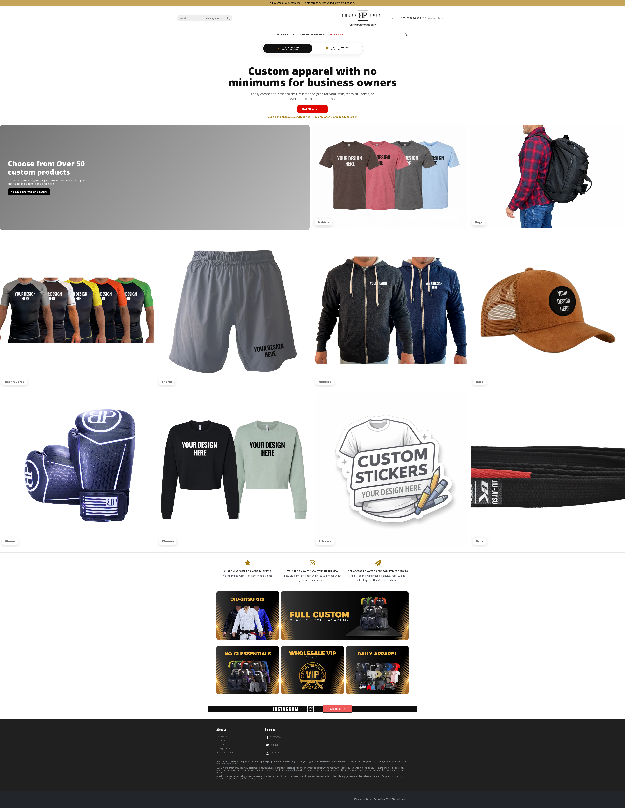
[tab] (287, 48)
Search (228, 18)
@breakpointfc (337, 709)
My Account (222, 736)
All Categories (212, 18)
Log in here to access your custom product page (329, 2)
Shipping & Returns (225, 752)
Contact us (221, 744)
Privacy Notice (223, 748)
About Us (220, 740)
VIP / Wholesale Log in (433, 18)
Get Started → (312, 109)
